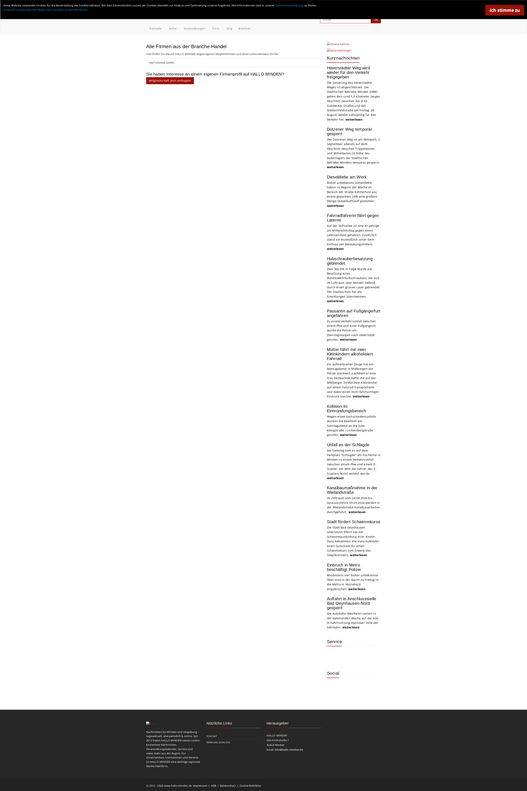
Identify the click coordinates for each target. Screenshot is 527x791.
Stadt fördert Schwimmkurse (353, 522)
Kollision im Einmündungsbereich (346, 408)
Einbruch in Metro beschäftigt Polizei (344, 567)
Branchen (244, 28)
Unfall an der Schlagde (348, 445)
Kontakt (211, 736)
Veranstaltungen (194, 28)
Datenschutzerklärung (289, 5)
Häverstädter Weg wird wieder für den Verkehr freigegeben (348, 72)
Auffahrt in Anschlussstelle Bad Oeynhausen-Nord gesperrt (351, 603)
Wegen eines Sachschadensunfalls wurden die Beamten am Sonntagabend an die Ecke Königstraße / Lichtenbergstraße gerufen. (351, 426)
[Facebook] (346, 687)
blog (229, 28)
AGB (213, 786)
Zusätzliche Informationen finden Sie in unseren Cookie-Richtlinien (45, 10)
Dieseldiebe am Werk (347, 177)
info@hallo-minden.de (289, 749)
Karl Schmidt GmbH (161, 62)
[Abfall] (360, 655)
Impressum (200, 786)
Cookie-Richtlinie (250, 786)
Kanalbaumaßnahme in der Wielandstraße (352, 490)
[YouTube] (360, 687)
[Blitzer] (346, 655)
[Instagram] (333, 687)
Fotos (215, 28)
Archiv (173, 28)
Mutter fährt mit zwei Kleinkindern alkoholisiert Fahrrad (350, 354)
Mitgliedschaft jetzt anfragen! (170, 81)
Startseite (155, 28)
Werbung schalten (218, 742)
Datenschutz (228, 786)
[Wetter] (333, 655)
